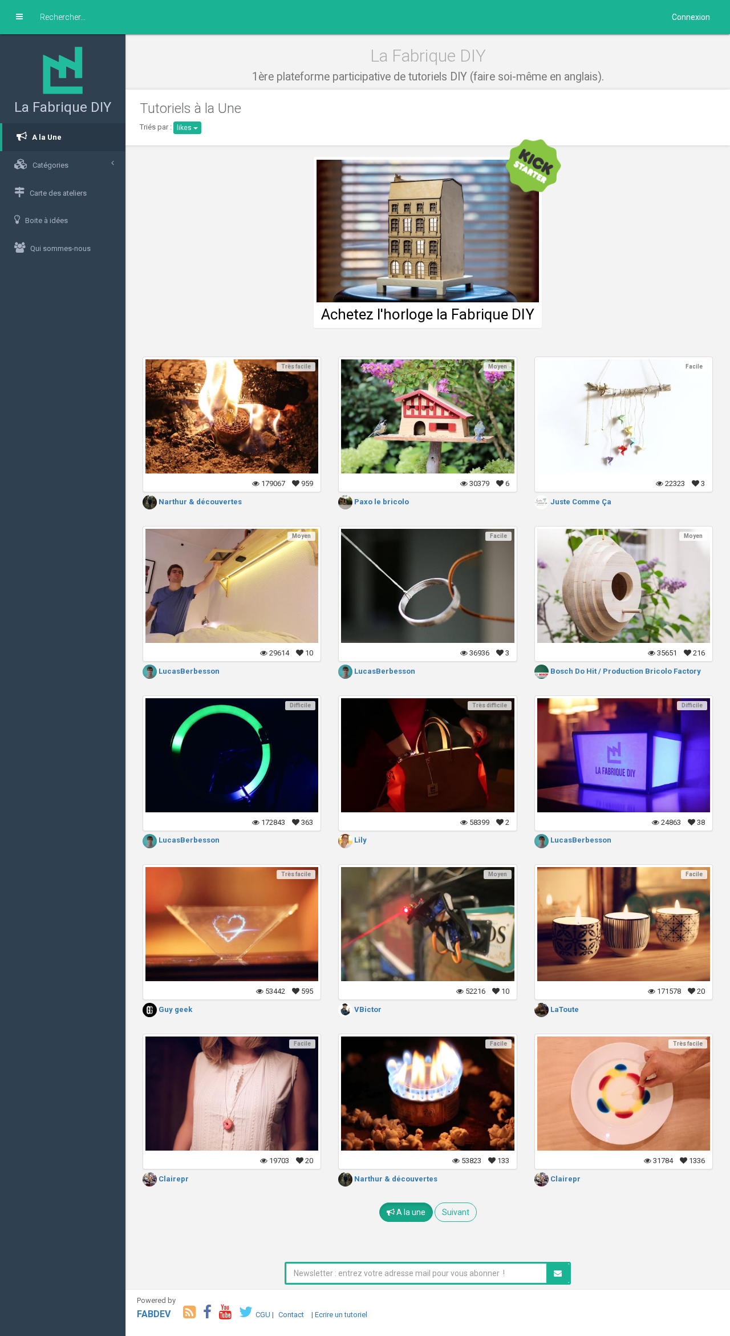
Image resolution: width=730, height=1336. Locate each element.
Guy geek (174, 1009)
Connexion (691, 17)
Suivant (455, 1212)
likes (185, 128)
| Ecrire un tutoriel (339, 1314)
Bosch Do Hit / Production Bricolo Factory (625, 671)
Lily (359, 840)
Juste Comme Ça (580, 501)
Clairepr (173, 1179)
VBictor (367, 1009)
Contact (291, 1314)
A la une (410, 1212)
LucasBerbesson (188, 671)
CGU (263, 1314)
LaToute (564, 1009)
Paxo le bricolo (380, 501)
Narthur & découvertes (199, 501)
